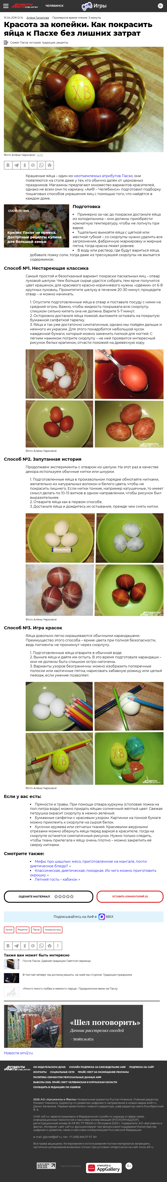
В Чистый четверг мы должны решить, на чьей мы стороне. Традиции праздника (77, 974)
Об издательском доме (49, 1067)
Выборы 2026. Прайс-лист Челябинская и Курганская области (75, 1082)
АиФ (40, 155)
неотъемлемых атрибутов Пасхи (103, 176)
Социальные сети (62, 1072)
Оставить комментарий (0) (130, 896)
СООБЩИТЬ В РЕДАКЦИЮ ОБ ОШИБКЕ (57, 1087)
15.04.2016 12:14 (13, 17)
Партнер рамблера (70, 1166)
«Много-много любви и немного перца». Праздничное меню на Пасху (70, 988)
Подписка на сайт (141, 1067)
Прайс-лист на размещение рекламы (103, 1072)
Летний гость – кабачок (56, 879)
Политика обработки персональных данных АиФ (67, 1077)
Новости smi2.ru (18, 1053)
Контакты (40, 1072)
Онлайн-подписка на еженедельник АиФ (97, 1067)
